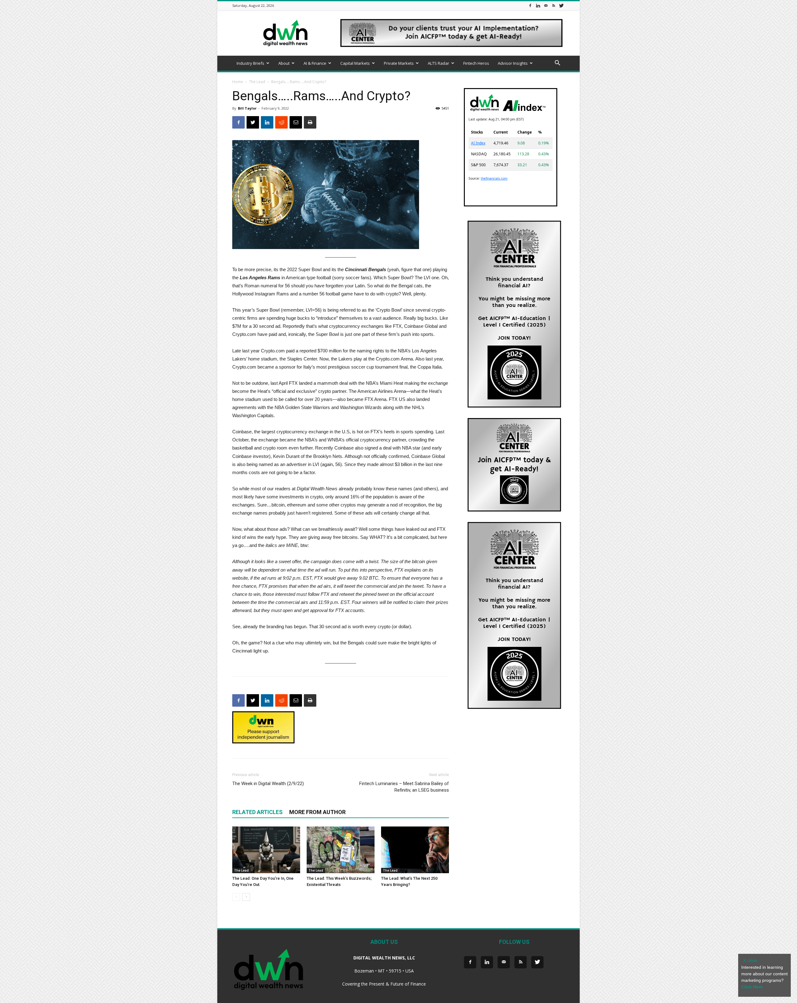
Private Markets (399, 63)
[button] (557, 64)
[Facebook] (530, 5)
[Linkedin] (538, 5)
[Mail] (545, 5)
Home (237, 81)
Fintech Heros (476, 63)
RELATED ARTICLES (257, 812)
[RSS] (553, 5)
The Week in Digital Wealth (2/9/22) (268, 783)
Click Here (752, 986)
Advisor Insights (513, 63)
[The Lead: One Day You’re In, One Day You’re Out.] (266, 849)
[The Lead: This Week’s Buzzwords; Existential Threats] (341, 849)
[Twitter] (561, 5)
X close (750, 960)
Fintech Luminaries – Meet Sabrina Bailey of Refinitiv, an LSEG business (404, 787)
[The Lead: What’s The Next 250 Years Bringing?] (415, 849)
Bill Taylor (247, 108)
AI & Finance (315, 63)
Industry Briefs (250, 63)
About (284, 63)
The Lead (257, 81)
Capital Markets (355, 63)
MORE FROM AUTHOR (317, 812)
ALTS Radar (438, 63)
